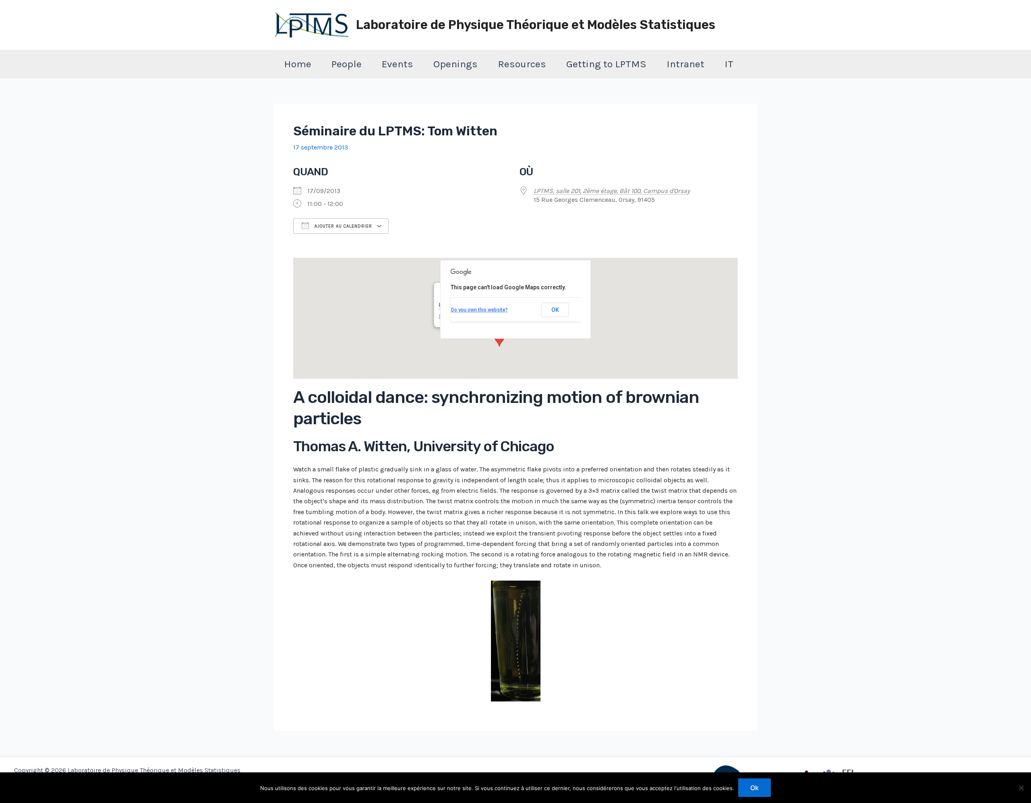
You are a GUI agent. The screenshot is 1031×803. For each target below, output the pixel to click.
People (346, 64)
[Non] (1021, 788)
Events (397, 64)
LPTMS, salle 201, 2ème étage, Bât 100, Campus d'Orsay (612, 191)
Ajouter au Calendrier (342, 226)
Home (297, 64)
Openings (455, 64)
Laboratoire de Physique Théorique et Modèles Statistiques (535, 24)
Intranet (685, 64)
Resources (522, 64)
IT (729, 64)
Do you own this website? (479, 310)
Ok (754, 788)
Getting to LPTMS (606, 64)
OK (555, 310)
